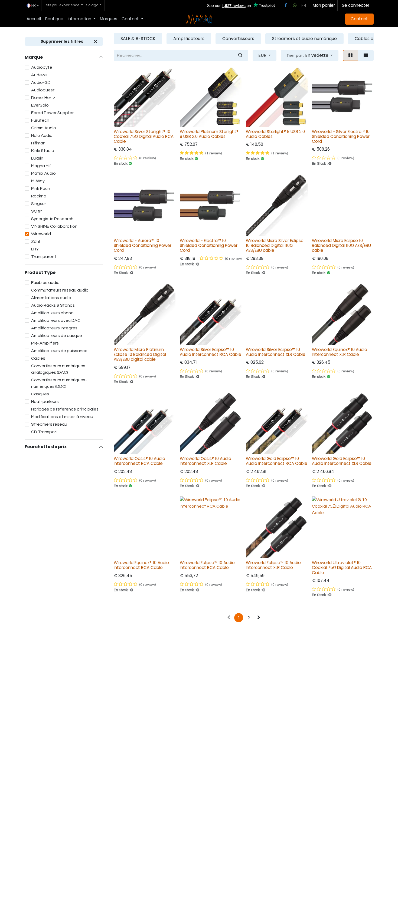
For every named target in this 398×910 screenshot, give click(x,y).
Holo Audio (42, 135)
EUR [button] (262, 55)
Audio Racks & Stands (53, 305)
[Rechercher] (240, 55)
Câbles (38, 358)
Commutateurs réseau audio (60, 290)
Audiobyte (41, 67)
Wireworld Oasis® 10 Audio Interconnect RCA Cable (139, 461)
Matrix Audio (43, 173)
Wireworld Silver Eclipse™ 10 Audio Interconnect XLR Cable (275, 352)
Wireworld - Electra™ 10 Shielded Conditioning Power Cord (208, 245)
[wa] (295, 5)
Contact (359, 19)
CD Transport (44, 432)
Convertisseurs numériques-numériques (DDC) (59, 383)
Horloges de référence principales (65, 409)
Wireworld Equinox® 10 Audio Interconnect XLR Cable (339, 352)
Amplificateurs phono (52, 313)
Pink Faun (40, 188)
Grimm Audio (43, 128)
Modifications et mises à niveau (62, 417)
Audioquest (43, 90)
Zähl (35, 241)
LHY (35, 249)
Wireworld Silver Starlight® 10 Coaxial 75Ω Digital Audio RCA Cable (144, 136)
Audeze (39, 75)
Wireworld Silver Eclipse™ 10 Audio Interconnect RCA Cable (210, 352)
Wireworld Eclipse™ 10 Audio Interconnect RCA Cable (207, 565)
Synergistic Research (52, 219)
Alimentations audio (51, 298)
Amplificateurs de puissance (59, 351)
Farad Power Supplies (52, 113)
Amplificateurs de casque (56, 335)
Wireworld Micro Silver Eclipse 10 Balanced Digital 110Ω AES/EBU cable (275, 245)
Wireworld (41, 234)
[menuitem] (33, 19)
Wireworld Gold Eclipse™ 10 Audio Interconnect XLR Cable (341, 461)
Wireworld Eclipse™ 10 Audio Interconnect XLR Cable (273, 565)
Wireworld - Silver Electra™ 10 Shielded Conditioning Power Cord (341, 136)
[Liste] (366, 55)
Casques (40, 394)
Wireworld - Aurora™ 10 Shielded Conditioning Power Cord (142, 245)
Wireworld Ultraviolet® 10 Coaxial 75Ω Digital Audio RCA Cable (342, 567)
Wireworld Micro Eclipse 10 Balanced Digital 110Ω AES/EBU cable (341, 245)
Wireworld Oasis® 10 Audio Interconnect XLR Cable (205, 461)
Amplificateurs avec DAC (55, 320)
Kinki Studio (42, 150)
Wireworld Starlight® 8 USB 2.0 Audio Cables (275, 134)
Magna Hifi (41, 166)
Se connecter (355, 5)
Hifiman (38, 143)
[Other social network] (304, 5)
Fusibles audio (45, 282)
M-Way (38, 181)
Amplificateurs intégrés (54, 328)
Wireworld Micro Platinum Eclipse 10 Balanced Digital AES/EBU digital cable (140, 354)
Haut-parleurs (45, 401)
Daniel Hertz (43, 97)
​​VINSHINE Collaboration (54, 226)
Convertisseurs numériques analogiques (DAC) (58, 369)
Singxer (38, 203)
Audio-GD (41, 82)
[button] (309, 55)
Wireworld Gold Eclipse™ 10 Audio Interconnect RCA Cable (276, 461)
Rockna (38, 196)
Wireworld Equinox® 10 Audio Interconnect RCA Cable (141, 565)
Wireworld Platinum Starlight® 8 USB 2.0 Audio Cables (209, 134)
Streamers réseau (49, 424)
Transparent (43, 256)
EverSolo (40, 105)
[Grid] (350, 55)
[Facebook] (286, 5)
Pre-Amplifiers (45, 343)
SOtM (37, 211)
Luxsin (37, 158)
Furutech (40, 120)
